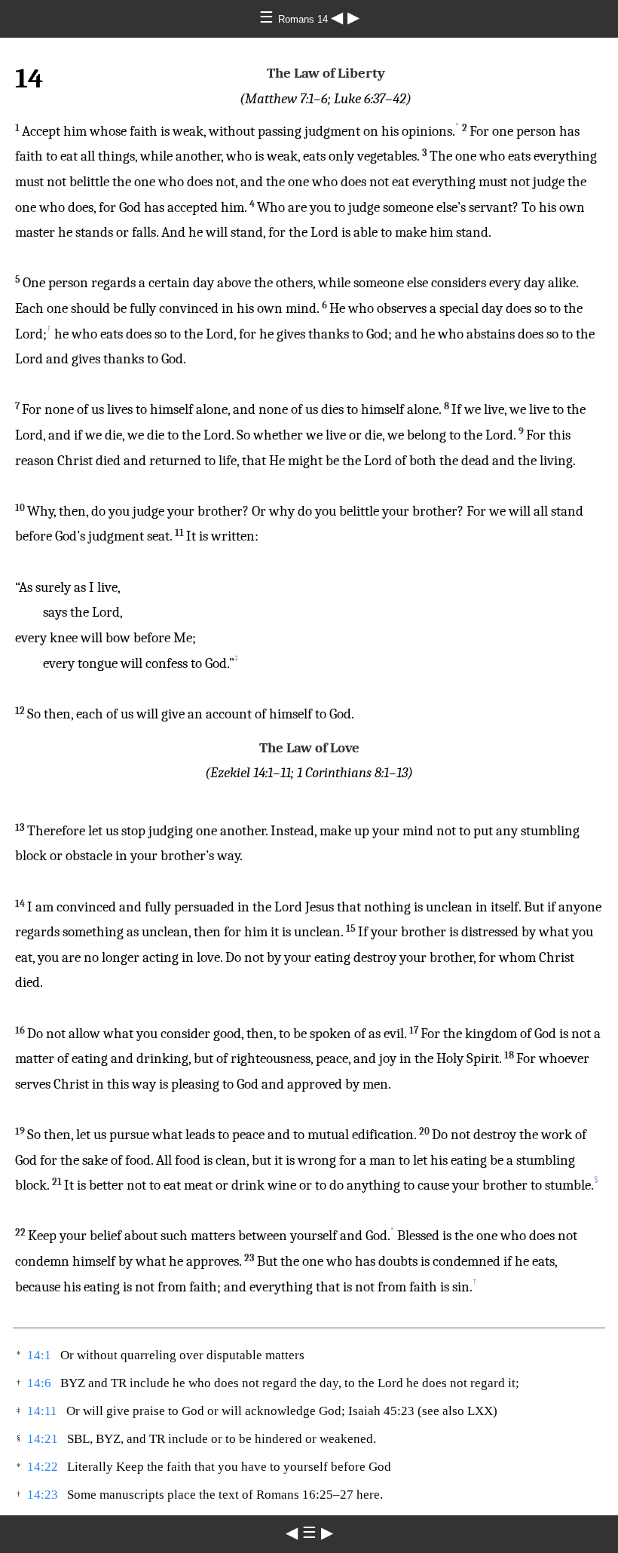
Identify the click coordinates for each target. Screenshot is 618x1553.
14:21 (42, 1439)
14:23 (42, 1494)
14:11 (42, 1411)
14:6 (39, 1383)
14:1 (39, 1355)
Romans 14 (304, 19)
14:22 (42, 1467)
